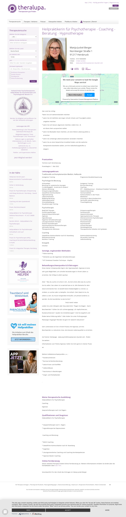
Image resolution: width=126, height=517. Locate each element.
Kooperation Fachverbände (86, 485)
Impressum (75, 485)
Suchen (33, 81)
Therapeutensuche (15, 22)
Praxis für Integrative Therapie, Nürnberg (23, 248)
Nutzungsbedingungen (50, 485)
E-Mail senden (81, 61)
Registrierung (114, 2)
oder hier (58, 465)
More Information (75, 95)
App (86, 2)
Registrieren (113, 8)
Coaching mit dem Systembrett (19, 201)
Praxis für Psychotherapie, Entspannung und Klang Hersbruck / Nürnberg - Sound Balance (23, 193)
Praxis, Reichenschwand (17, 207)
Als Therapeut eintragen (22, 485)
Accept (89, 95)
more (107, 510)
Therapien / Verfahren (30, 22)
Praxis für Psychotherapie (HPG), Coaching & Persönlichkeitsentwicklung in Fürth (22, 240)
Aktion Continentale (100, 485)
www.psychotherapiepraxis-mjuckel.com (89, 63)
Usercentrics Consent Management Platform (84, 99)
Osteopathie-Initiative (55, 22)
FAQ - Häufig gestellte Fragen (98, 2)
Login (115, 5)
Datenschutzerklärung (64, 485)
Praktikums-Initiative (71, 22)
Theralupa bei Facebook (36, 485)
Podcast (42, 22)
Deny (28, 510)
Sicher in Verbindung (16, 185)
